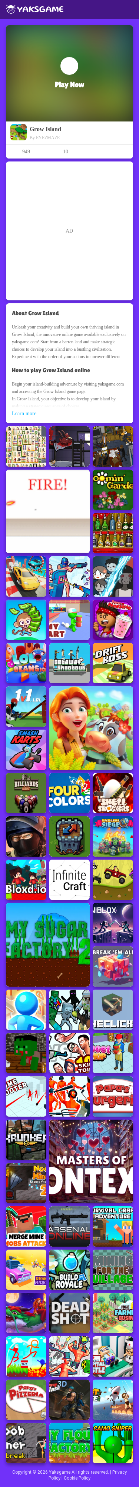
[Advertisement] (69, 230)
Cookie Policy (77, 1478)
